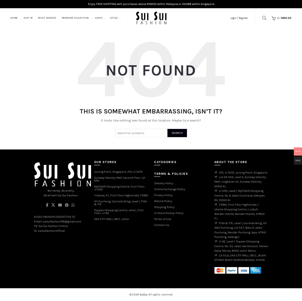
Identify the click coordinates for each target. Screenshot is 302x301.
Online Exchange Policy (169, 189)
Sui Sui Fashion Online (53, 226)
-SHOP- (98, 17)
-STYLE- (114, 17)
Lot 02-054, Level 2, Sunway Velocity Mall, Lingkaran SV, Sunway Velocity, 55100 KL (240, 181)
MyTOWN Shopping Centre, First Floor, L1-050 (119, 188)
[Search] (264, 18)
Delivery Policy (163, 183)
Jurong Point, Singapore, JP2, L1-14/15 (118, 172)
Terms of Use (162, 219)
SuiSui (143, 294)
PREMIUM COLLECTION (75, 17)
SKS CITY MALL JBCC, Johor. (112, 219)
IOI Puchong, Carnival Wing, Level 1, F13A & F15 (120, 203)
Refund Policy (163, 201)
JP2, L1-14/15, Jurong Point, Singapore (243, 172)
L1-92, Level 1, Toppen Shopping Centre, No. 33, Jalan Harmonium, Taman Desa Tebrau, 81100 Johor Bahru (241, 246)
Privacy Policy (163, 195)
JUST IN (28, 17)
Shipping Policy (164, 207)
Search (177, 133)
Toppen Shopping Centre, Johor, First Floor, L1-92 (119, 211)
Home (14, 17)
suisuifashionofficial (51, 231)
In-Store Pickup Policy (168, 213)
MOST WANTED (47, 17)
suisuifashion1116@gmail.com (62, 221)
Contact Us (161, 225)
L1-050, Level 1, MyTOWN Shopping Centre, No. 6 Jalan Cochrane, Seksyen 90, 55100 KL (239, 195)
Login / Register (239, 18)
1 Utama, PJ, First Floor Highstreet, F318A (121, 195)
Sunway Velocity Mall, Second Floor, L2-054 (120, 179)
